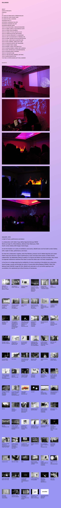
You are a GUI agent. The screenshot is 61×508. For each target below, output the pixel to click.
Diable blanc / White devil (34, 409)
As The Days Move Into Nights (24, 343)
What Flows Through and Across (34, 463)
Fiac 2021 (14, 359)
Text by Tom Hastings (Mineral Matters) (13, 54)
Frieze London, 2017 (35, 444)
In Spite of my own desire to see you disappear (34, 306)
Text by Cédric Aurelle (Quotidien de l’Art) (13, 28)
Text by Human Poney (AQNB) (9, 45)
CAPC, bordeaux (53, 287)
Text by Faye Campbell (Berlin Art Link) (12, 41)
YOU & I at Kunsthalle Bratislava (15, 343)
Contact (4, 12)
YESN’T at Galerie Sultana (33, 376)
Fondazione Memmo (24, 287)
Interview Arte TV (6, 20)
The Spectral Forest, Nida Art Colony (24, 376)
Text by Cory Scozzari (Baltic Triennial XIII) (13, 36)
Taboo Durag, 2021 (44, 360)
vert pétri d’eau (24, 305)
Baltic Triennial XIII (5, 426)
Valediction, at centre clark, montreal (5, 306)
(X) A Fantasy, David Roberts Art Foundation (44, 445)
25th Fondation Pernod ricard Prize (44, 306)
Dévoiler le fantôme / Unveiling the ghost (25, 497)
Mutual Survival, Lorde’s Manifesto (43, 480)
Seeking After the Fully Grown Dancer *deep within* (6, 445)
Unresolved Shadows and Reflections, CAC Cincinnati (35, 344)
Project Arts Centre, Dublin (6, 343)
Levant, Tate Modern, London (5, 323)
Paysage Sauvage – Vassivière (4, 496)
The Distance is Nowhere (45, 426)
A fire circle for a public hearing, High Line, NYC (44, 344)
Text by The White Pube (8, 53)
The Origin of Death (44, 322)
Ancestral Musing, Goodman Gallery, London (33, 324)
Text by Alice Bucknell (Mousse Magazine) (13, 27)
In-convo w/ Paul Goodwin (9, 19)
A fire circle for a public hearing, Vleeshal (44, 410)
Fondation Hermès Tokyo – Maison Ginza (45, 287)
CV (2, 14)
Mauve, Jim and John (34, 360)
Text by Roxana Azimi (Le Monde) (10, 51)
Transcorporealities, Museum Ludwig (5, 393)
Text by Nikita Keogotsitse (9, 56)
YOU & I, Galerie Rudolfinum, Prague (53, 323)
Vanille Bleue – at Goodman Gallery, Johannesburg (6, 376)
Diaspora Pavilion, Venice (52, 445)
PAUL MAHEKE (5, 2)
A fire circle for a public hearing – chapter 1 (53, 376)
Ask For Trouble (52, 479)
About (3, 9)
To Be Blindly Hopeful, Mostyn (53, 306)
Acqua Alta (5, 461)
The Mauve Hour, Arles (53, 360)
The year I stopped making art (24, 393)
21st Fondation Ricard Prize (44, 393)
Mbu (22, 461)
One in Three (15, 461)
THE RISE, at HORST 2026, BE (15, 287)
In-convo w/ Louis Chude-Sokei (10, 17)
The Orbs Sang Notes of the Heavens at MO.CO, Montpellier (25, 324)
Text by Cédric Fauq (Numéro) (10, 30)
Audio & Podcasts (6, 10)
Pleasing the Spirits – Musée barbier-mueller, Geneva (35, 289)
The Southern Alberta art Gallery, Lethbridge (15, 306)
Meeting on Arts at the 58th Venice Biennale (24, 410)
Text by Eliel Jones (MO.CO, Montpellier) (12, 40)
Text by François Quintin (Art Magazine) (12, 43)
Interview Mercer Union (8, 25)
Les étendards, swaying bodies (45, 496)
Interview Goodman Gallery (9, 23)
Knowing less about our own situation (35, 496)
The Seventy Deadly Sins (5, 360)
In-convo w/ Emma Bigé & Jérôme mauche (12, 15)
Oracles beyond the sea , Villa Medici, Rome (5, 287)
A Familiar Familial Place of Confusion (25, 445)
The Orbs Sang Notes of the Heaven (25, 360)
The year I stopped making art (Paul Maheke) (14, 58)
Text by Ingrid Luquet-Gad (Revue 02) (12, 46)
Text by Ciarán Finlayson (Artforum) (12, 33)
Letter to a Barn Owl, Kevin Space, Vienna (24, 427)
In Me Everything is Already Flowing (44, 463)
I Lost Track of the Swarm (35, 479)
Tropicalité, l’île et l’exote (15, 496)
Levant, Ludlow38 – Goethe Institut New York (53, 428)
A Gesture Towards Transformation (25, 480)
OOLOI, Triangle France (14, 410)
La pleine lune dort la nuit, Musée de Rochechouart (15, 393)
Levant (33, 391)
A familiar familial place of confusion (35, 427)
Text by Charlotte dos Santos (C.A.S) (12, 32)
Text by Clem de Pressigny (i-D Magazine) (13, 35)
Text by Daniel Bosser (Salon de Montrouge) (14, 38)
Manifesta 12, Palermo (53, 409)
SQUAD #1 (14, 478)
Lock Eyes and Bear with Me (5, 479)
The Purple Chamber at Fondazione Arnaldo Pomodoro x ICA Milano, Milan (15, 325)
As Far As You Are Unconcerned (54, 463)
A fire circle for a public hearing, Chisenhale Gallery (15, 446)
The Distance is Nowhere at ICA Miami (54, 393)
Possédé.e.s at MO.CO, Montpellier (15, 376)
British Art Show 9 (53, 343)
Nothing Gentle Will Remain (44, 376)
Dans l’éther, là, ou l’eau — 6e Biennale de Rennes (15, 427)
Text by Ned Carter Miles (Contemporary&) (13, 49)
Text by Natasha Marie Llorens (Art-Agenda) (14, 48)
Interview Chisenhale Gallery (10, 22)
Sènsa (3, 408)
